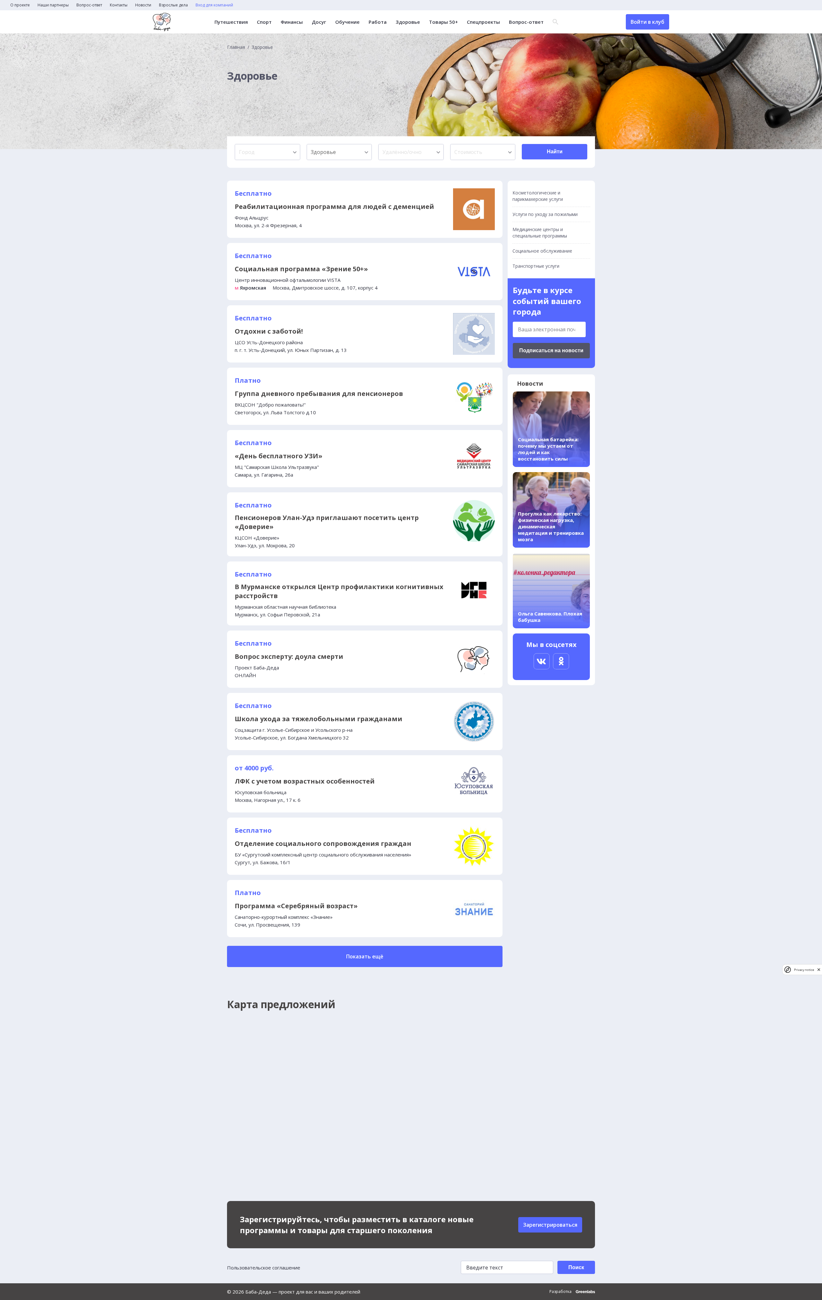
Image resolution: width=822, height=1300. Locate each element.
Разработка (561, 1292)
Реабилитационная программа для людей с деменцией (334, 206)
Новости (143, 5)
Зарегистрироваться (550, 1224)
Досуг (319, 22)
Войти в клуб (647, 21)
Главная (236, 47)
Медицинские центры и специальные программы (539, 232)
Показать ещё (364, 956)
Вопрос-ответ (89, 5)
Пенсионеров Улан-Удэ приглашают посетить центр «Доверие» (327, 522)
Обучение (347, 22)
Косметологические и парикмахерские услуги (537, 196)
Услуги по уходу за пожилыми (545, 214)
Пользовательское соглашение (263, 1267)
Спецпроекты (483, 22)
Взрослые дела (173, 5)
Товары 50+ (443, 22)
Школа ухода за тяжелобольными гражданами (318, 718)
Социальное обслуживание (542, 251)
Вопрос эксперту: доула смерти (289, 656)
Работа (378, 22)
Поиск (576, 1267)
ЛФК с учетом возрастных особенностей (305, 781)
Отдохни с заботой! (269, 331)
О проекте (20, 5)
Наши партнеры (53, 5)
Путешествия (231, 22)
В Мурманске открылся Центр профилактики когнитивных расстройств (339, 591)
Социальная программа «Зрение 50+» (301, 268)
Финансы (292, 22)
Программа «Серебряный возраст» (296, 905)
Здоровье (408, 22)
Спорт (264, 22)
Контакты (118, 5)
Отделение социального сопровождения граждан (323, 843)
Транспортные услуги (535, 266)
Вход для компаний (214, 5)
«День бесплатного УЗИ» (278, 456)
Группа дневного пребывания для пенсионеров (319, 393)
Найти (555, 151)
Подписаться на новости (551, 350)
